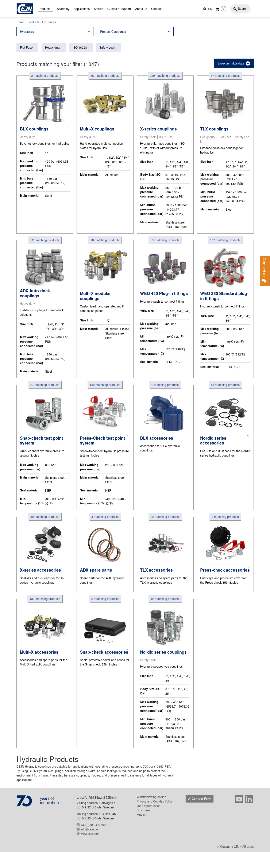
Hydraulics (27, 31)
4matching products (105, 516)
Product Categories (113, 31)
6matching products (165, 385)
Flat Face (26, 47)
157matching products (225, 240)
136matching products (45, 599)
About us (141, 9)
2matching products (44, 75)
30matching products (44, 516)
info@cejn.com (90, 829)
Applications (82, 9)
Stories (98, 9)
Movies (141, 814)
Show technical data (230, 63)
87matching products (225, 75)
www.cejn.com (90, 833)
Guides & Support (119, 9)
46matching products (104, 75)
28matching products (104, 240)
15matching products (225, 385)
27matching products (44, 385)
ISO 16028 (80, 47)
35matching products (165, 240)
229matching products (165, 75)
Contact (156, 9)
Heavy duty (52, 47)
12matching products (44, 240)
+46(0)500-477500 (93, 825)
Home (20, 22)
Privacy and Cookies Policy (155, 801)
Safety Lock (107, 47)
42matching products (165, 599)
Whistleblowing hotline (151, 797)
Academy (63, 9)
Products (44, 9)
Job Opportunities (148, 806)
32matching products (165, 516)
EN (209, 9)
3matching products (225, 516)
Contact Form (201, 798)
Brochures (143, 810)
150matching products (105, 385)
